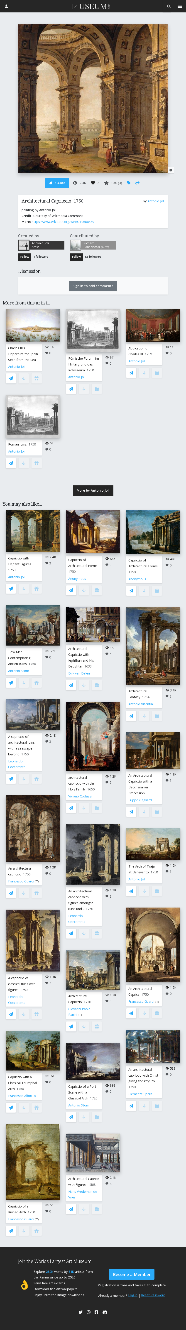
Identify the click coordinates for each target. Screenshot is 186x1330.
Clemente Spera (140, 1094)
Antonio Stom (18, 671)
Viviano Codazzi (80, 796)
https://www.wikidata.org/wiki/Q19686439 (63, 221)
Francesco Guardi (21, 881)
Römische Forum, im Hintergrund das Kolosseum (83, 364)
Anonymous (77, 578)
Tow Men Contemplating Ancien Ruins (19, 658)
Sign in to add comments (93, 286)
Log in (132, 1295)
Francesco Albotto (22, 1096)
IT (37, 881)
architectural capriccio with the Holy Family (81, 783)
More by (93, 490)
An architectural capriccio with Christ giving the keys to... (143, 1075)
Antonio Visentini (141, 704)
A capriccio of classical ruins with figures (21, 984)
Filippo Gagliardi (140, 800)
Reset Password (153, 1295)
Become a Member (132, 1274)
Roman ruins (17, 444)
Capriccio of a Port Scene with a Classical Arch (82, 1092)
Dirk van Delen (79, 673)
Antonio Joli (155, 201)
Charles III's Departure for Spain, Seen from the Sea (23, 354)
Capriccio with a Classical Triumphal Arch (22, 1083)
